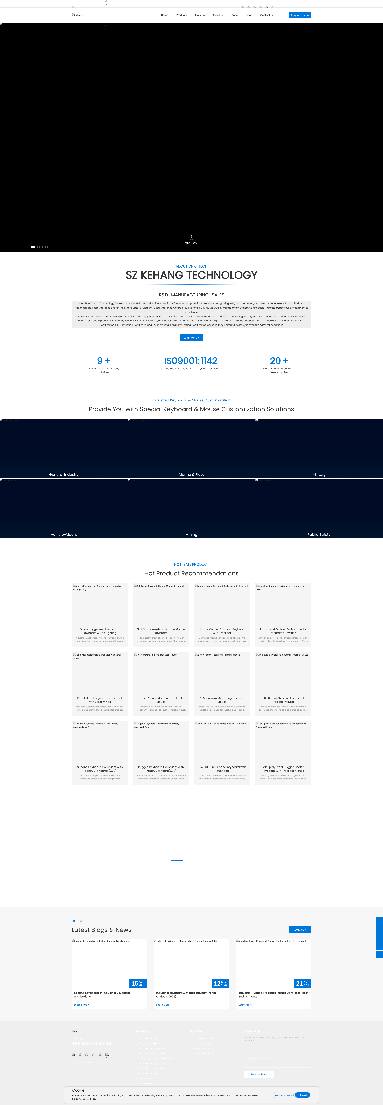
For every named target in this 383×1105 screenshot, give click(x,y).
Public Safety (319, 534)
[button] (33, 247)
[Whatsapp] (379, 933)
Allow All (302, 1094)
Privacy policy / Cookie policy (87, 1062)
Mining (191, 534)
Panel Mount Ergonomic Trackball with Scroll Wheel (100, 700)
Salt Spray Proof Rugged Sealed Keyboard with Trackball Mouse (283, 769)
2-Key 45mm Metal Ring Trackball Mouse (222, 700)
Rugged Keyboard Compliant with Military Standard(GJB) (161, 769)
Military (319, 475)
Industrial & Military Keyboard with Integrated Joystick (283, 631)
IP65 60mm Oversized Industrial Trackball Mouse (283, 700)
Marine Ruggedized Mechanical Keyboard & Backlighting (100, 631)
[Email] (379, 940)
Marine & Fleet (191, 475)
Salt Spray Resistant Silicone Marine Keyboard (161, 631)
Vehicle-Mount (64, 534)
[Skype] (379, 926)
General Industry (64, 475)
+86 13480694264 (91, 1043)
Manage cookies (283, 1094)
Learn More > (81, 1004)
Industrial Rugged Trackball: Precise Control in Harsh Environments (273, 994)
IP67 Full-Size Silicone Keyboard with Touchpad (222, 769)
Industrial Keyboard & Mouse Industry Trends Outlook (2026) (186, 994)
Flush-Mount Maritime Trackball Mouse (161, 700)
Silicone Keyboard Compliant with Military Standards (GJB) (100, 769)
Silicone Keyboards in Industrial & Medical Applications (102, 994)
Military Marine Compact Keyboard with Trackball (222, 631)
